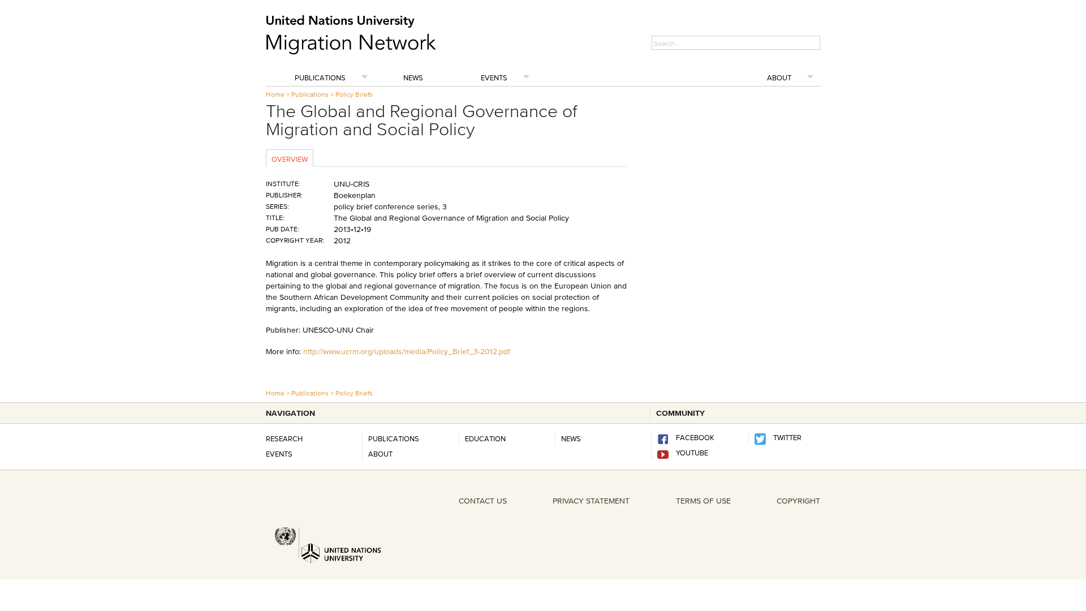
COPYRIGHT (798, 501)
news (571, 438)
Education (485, 438)
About (779, 77)
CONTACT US (483, 501)
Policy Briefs (354, 94)
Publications (320, 77)
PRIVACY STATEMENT (591, 501)
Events (494, 77)
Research (284, 438)
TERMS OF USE (703, 501)
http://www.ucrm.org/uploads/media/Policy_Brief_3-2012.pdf (406, 351)
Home (275, 94)
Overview (290, 159)
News (413, 77)
